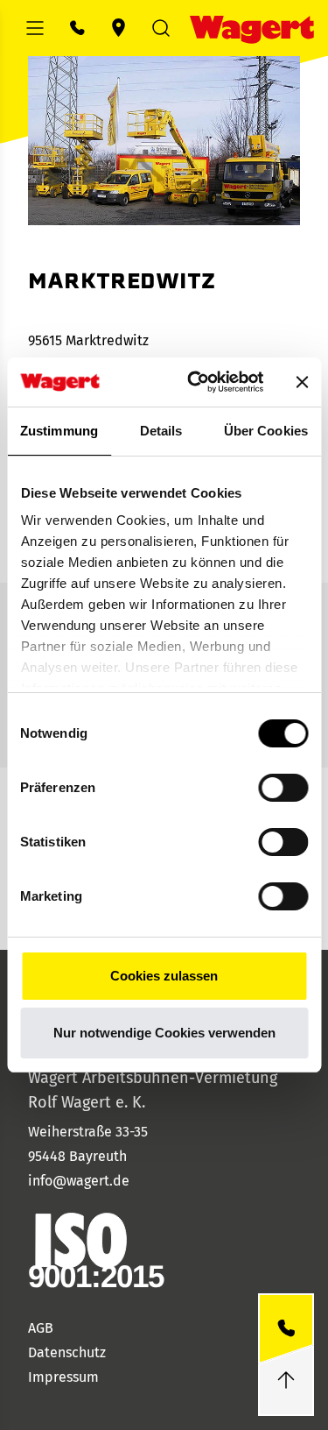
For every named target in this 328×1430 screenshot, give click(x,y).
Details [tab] (161, 430)
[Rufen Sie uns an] (286, 1328)
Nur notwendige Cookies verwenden (164, 1032)
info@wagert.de (78, 1180)
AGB (40, 1328)
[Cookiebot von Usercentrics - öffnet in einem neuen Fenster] (195, 382)
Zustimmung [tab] (59, 430)
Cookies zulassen (164, 975)
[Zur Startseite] (252, 28)
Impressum (63, 1377)
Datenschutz (67, 1352)
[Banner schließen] (302, 382)
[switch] (283, 788)
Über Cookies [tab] (266, 430)
